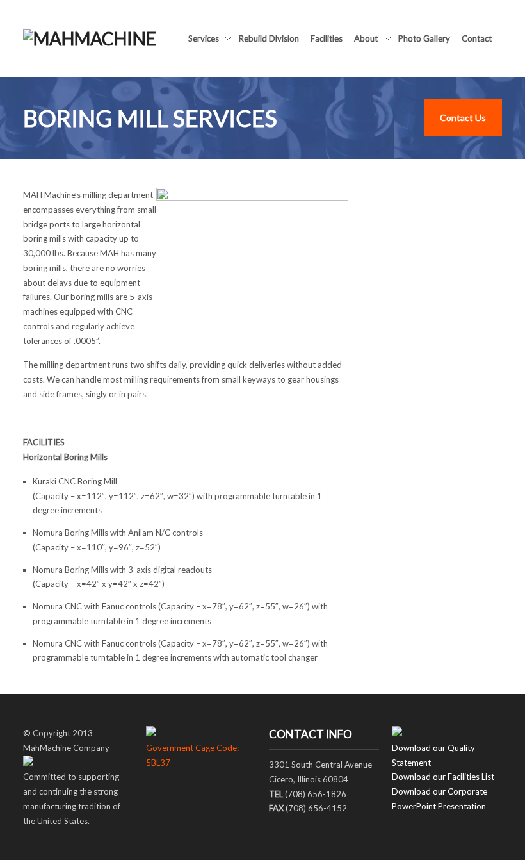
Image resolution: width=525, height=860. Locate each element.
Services (203, 39)
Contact (477, 38)
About (366, 39)
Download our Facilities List (443, 777)
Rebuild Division (269, 38)
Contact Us (463, 117)
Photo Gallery (424, 38)
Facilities (327, 38)
